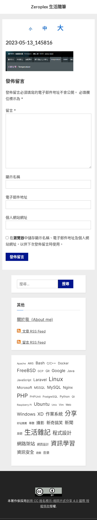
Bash (40, 363)
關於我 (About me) (35, 319)
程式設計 (62, 433)
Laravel (40, 379)
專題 (31, 423)
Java (70, 371)
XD (40, 414)
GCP (41, 371)
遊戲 (38, 452)
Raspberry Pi (24, 404)
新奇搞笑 (54, 422)
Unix (54, 404)
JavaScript (24, 380)
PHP (22, 395)
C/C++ (51, 363)
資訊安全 (25, 452)
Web (68, 404)
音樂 (46, 452)
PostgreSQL (50, 396)
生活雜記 (37, 432)
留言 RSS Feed (33, 342)
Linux (56, 379)
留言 (11, 110)
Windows (26, 414)
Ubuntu (42, 404)
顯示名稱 (13, 177)
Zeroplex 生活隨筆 (48, 6)
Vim (61, 404)
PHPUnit (35, 396)
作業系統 (54, 414)
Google (58, 370)
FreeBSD (26, 370)
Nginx (68, 387)
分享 (71, 413)
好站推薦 (22, 423)
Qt (73, 396)
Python (65, 396)
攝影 (40, 422)
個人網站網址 (16, 217)
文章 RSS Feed (33, 331)
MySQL (54, 387)
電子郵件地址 (16, 197)
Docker (63, 363)
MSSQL (39, 387)
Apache (21, 363)
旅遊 (19, 433)
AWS (31, 363)
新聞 (69, 422)
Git (48, 371)
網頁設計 (43, 444)
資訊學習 (63, 443)
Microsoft (24, 388)
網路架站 (26, 444)
